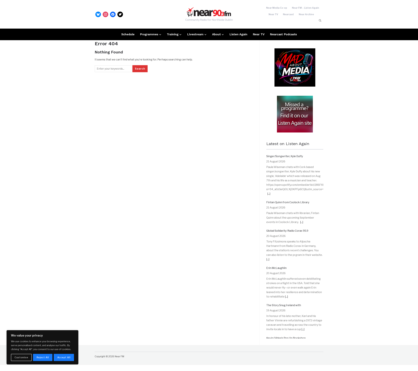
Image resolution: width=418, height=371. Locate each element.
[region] (42, 347)
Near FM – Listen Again (305, 7)
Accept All (64, 357)
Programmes (149, 34)
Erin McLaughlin (276, 268)
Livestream (195, 34)
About (216, 34)
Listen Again (238, 34)
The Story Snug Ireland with (283, 305)
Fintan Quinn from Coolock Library (287, 202)
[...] (268, 193)
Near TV (273, 14)
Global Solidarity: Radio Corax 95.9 (287, 230)
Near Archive (306, 14)
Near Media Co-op (276, 7)
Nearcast (288, 14)
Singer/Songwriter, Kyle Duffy (284, 156)
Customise (21, 357)
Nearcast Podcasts (283, 34)
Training (172, 34)
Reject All (43, 357)
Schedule (128, 34)
